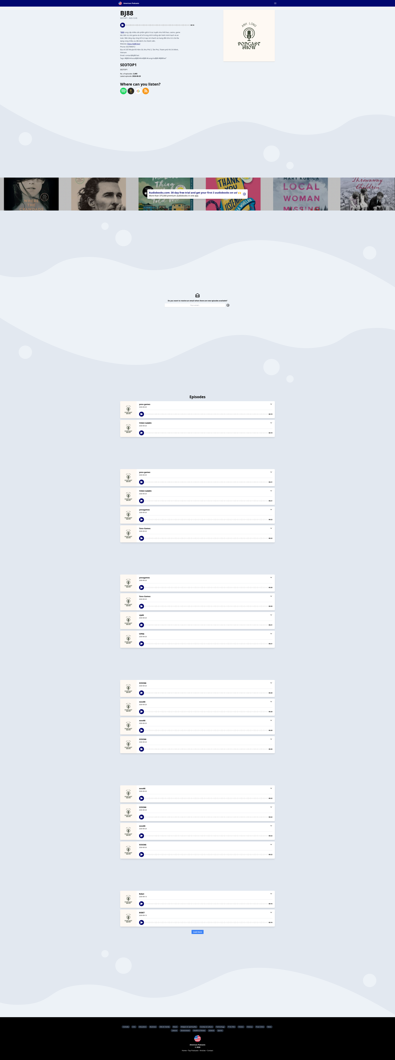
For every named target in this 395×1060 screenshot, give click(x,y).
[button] (275, 3)
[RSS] (145, 91)
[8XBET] (128, 918)
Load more (197, 932)
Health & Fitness (199, 1030)
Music (175, 1027)
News (269, 1027)
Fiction (241, 1027)
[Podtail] (131, 91)
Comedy (126, 1027)
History (249, 1027)
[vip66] (128, 620)
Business (153, 1027)
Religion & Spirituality (188, 1027)
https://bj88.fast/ (133, 44)
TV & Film (231, 1027)
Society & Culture (206, 1027)
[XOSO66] (128, 688)
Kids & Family (164, 1027)
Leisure (174, 1030)
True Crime (260, 1027)
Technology (220, 1027)
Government (185, 1030)
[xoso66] (128, 707)
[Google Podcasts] (138, 91)
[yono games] (128, 409)
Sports (220, 1030)
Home (184, 1050)
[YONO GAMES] (128, 428)
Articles (203, 1050)
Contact (210, 1050)
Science (211, 1030)
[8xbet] (128, 899)
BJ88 (122, 32)
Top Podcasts (193, 1050)
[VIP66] (128, 639)
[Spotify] (123, 91)
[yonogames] (128, 515)
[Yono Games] (128, 533)
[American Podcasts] (197, 1038)
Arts (133, 1027)
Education (142, 1027)
